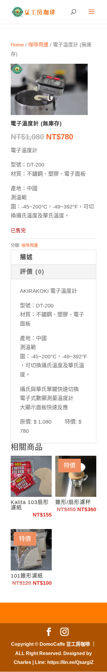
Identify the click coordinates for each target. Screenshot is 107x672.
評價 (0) (32, 271)
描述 (26, 257)
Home (17, 45)
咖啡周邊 (38, 45)
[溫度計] (49, 113)
